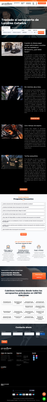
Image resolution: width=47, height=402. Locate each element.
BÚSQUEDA (41, 32)
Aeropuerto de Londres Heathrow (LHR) (29, 312)
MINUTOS (35, 30)
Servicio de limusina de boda (20, 360)
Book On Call (35, 118)
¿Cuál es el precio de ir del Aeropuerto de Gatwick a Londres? (17, 203)
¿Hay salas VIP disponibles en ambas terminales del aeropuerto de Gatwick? (21, 217)
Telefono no (27, 331)
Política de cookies (22, 400)
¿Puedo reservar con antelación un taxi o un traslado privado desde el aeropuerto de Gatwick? (22, 221)
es (36, 4)
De (2, 30)
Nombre (3, 331)
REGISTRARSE (42, 3)
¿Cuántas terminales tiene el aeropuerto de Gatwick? (15, 207)
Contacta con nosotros (10, 360)
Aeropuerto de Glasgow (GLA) (29, 307)
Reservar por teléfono (39, 276)
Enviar (4, 341)
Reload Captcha (37, 336)
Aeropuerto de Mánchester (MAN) (29, 317)
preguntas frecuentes (28, 3)
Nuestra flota (23, 3)
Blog (9, 355)
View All (23, 234)
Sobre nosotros (4, 355)
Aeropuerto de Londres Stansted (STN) (18, 312)
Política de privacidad (31, 400)
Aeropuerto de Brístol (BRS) (7, 312)
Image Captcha (39, 331)
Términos (38, 400)
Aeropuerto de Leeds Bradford (7, 302)
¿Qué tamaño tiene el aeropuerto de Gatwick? (13, 229)
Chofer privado (26, 359)
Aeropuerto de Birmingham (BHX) (29, 302)
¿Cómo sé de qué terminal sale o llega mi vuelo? (14, 210)
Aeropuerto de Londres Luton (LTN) (40, 312)
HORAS (29, 30)
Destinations (3, 359)
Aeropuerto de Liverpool (18, 317)
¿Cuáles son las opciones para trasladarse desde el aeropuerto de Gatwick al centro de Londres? (23, 226)
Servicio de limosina (19, 365)
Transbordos (19, 355)
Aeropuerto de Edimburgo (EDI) (7, 317)
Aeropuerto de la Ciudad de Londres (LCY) (40, 307)
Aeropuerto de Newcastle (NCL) (40, 302)
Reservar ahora (4, 357)
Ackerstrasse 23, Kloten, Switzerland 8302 (23, 398)
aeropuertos (17, 2)
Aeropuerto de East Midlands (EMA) (18, 302)
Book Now (23, 189)
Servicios (15, 331)
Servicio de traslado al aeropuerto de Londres (40, 318)
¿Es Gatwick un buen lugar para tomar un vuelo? (14, 214)
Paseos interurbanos (26, 362)
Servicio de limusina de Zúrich (26, 356)
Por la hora (14, 27)
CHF (33, 4)
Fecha (23, 30)
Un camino (5, 27)
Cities (9, 357)
